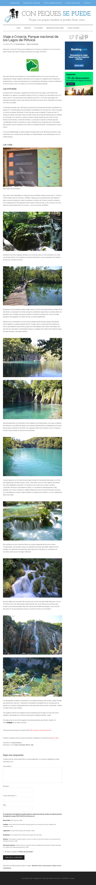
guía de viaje (54, 738)
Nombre (6, 786)
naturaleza (22, 745)
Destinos (18, 742)
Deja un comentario (32, 44)
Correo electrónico (9, 796)
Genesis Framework (55, 878)
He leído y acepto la (19, 852)
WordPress (65, 878)
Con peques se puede (48, 15)
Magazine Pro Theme (40, 878)
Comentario (7, 766)
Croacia (13, 742)
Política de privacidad (25, 852)
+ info (20, 820)
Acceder (72, 878)
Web (4, 805)
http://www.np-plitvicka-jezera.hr (40, 730)
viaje (32, 745)
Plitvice (28, 745)
